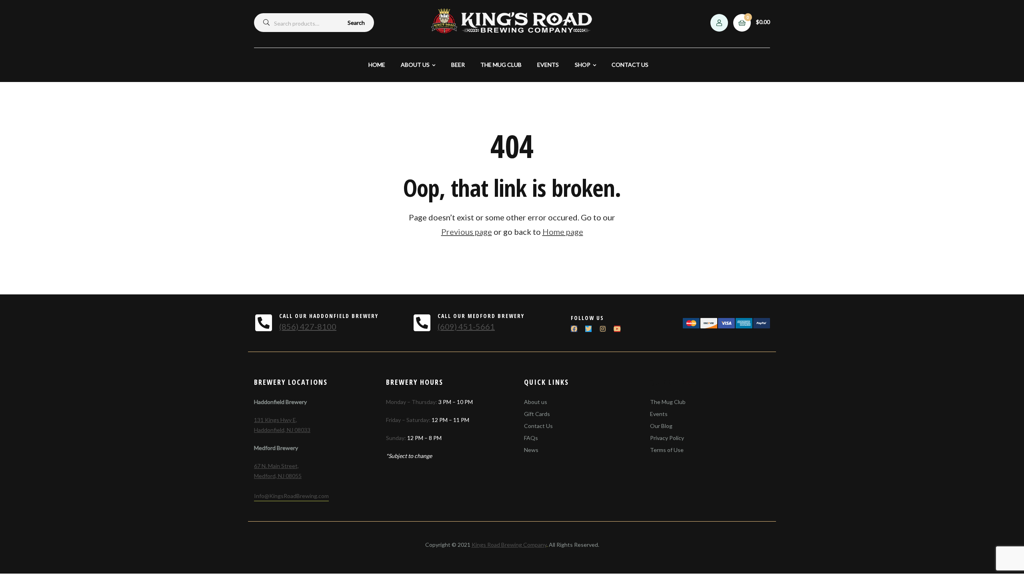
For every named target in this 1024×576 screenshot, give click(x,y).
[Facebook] (574, 329)
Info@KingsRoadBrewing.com (291, 495)
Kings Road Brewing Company (509, 544)
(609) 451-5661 (466, 326)
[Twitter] (588, 329)
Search (356, 22)
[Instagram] (603, 329)
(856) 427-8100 (307, 326)
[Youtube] (617, 329)
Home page (562, 231)
